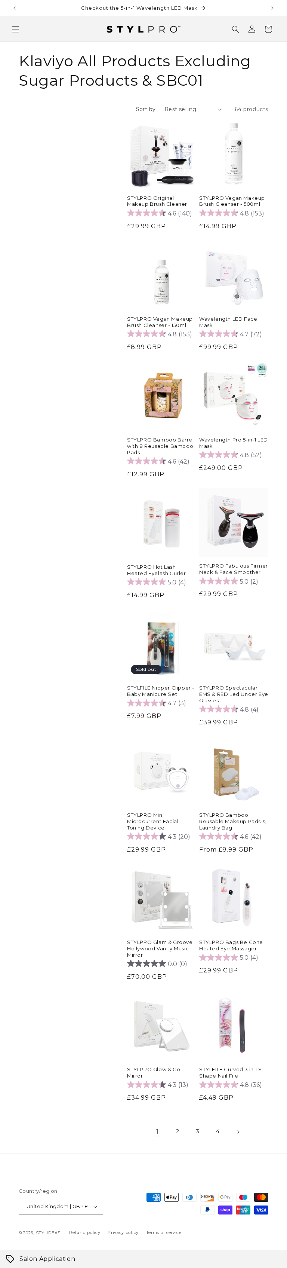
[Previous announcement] (14, 8)
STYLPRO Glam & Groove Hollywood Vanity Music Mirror (160, 948)
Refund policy (84, 1232)
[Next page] (238, 1132)
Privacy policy (123, 1232)
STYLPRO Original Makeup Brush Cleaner (157, 201)
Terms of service (164, 1232)
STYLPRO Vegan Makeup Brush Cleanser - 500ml (232, 201)
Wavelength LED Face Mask (228, 322)
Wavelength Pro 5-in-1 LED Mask (233, 443)
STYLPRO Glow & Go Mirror (153, 1072)
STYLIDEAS (48, 1232)
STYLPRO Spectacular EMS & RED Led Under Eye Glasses (233, 694)
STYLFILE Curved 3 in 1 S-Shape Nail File (231, 1072)
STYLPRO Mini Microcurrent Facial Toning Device (152, 821)
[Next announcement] (272, 8)
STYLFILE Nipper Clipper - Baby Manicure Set (160, 691)
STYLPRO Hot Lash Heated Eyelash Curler (156, 570)
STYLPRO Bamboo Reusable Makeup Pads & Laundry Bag (232, 821)
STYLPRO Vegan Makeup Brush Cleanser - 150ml (160, 322)
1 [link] (157, 1131)
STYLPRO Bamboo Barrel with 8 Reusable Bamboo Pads (160, 446)
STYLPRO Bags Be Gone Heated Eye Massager (231, 945)
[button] (15, 29)
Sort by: (146, 109)
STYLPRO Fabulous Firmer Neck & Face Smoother (233, 569)
